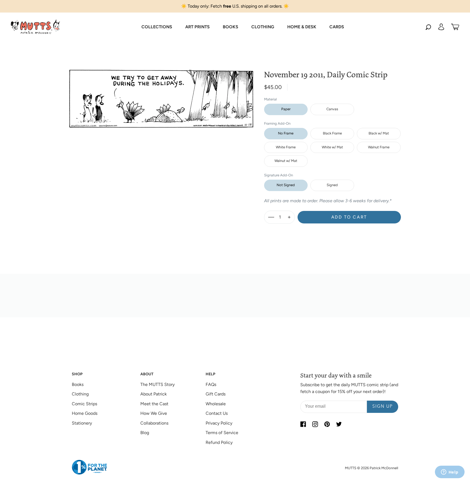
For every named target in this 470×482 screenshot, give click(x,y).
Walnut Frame (378, 147)
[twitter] (339, 424)
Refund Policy (219, 442)
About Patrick (153, 394)
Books (78, 384)
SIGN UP (382, 406)
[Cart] (455, 26)
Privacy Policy (219, 423)
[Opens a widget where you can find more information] (450, 472)
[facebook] (303, 424)
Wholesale (216, 403)
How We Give (153, 413)
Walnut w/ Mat (285, 161)
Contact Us (217, 413)
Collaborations (154, 423)
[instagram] (315, 424)
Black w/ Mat (379, 133)
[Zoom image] (161, 94)
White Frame (286, 147)
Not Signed (286, 185)
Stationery (82, 423)
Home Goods (84, 413)
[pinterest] (327, 424)
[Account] (441, 26)
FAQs (211, 384)
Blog (144, 432)
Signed (332, 185)
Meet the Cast (154, 403)
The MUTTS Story (157, 384)
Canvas (332, 109)
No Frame (285, 133)
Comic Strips (84, 403)
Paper (285, 109)
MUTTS (350, 468)
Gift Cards (215, 394)
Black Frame (332, 133)
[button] (156, 27)
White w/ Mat (332, 147)
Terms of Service (222, 432)
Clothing (80, 394)
